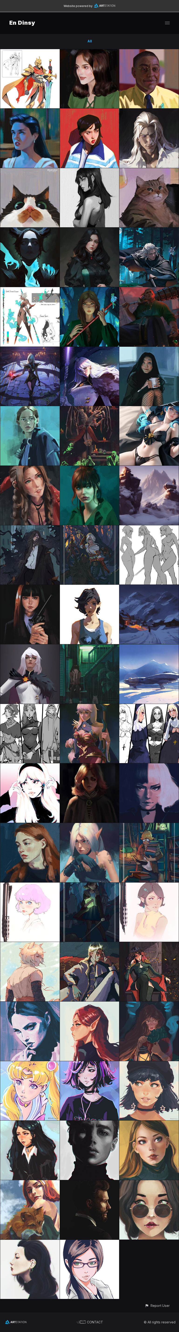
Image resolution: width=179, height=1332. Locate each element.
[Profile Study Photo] (30, 1242)
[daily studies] (30, 468)
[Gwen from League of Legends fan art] (149, 409)
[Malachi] (89, 945)
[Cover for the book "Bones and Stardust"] (30, 528)
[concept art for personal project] (30, 707)
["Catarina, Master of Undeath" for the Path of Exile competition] (89, 409)
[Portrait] (89, 1242)
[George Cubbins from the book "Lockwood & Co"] (149, 826)
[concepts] (30, 290)
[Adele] (149, 945)
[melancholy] (89, 1064)
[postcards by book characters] (30, 945)
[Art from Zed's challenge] (89, 826)
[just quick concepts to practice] (30, 52)
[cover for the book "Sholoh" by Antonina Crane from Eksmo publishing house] (149, 230)
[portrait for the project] (149, 111)
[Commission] (89, 349)
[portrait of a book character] (89, 230)
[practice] (149, 528)
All (89, 41)
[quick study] (149, 349)
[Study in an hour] (30, 826)
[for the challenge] (30, 1123)
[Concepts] (89, 587)
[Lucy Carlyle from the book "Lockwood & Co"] (89, 885)
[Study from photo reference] (30, 587)
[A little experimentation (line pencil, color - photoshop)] (30, 885)
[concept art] (149, 707)
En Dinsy (22, 22)
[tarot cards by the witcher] (89, 528)
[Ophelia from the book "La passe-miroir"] (149, 1004)
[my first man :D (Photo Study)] (89, 1183)
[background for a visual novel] (149, 647)
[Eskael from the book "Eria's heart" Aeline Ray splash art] (30, 349)
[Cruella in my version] (149, 766)
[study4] (30, 1004)
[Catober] (30, 171)
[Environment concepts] (149, 587)
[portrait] (30, 1183)
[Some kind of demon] (30, 230)
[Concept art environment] (149, 468)
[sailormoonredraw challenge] (30, 1064)
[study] (89, 52)
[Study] (30, 111)
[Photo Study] (149, 1183)
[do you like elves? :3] (89, 1004)
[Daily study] (149, 52)
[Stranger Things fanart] (30, 409)
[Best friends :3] (89, 647)
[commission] (149, 290)
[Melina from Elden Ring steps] (89, 766)
